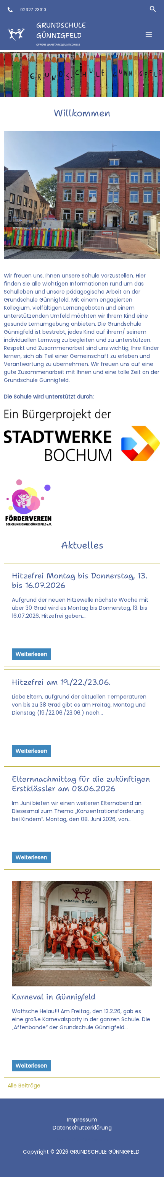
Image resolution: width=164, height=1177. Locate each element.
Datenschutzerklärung (82, 1127)
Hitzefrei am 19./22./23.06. (61, 682)
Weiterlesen (31, 654)
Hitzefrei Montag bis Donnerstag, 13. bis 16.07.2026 (79, 580)
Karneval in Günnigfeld (54, 997)
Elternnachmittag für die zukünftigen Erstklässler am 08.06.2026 (81, 783)
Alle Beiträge (24, 1085)
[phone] (10, 9)
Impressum (82, 1119)
